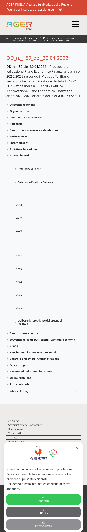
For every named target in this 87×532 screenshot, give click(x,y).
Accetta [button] (43, 500)
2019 (19, 217)
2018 (19, 205)
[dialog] (43, 487)
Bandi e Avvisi (16, 429)
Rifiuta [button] (43, 513)
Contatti (12, 437)
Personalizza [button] (43, 526)
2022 (19, 256)
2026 (19, 308)
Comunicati (14, 433)
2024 (19, 282)
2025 (19, 295)
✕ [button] (77, 448)
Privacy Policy (16, 442)
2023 (19, 269)
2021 (19, 243)
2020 (19, 230)
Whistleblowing (19, 391)
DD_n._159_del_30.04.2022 (26, 66)
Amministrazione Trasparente (25, 425)
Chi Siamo (13, 421)
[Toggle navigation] (75, 23)
